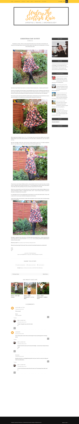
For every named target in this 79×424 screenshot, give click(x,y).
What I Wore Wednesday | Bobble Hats (42, 297)
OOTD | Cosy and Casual (15, 296)
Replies (15, 317)
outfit (33, 267)
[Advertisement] (60, 146)
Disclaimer (44, 1)
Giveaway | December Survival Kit (62, 76)
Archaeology (17, 1)
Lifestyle (23, 1)
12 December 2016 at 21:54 (21, 366)
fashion (30, 267)
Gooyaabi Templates (31, 422)
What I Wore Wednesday (38, 267)
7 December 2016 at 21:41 (19, 309)
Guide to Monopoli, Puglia (60, 101)
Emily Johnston (21, 320)
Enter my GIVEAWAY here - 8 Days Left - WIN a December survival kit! (30, 254)
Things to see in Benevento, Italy (61, 92)
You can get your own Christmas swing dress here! (27, 242)
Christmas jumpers (29, 238)
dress (28, 267)
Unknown (17, 331)
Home (12, 1)
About (32, 1)
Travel (28, 1)
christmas (25, 267)
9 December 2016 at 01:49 (19, 356)
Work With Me (37, 1)
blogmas (22, 267)
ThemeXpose (20, 422)
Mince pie (26, 137)
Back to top (64, 422)
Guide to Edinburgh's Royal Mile (61, 84)
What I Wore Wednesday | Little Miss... (29, 297)
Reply (14, 328)
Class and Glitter (20, 307)
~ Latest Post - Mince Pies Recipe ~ (30, 253)
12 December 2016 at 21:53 (21, 322)
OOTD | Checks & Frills (60, 109)
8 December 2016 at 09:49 (19, 333)
